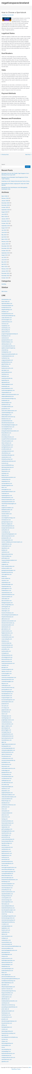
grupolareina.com (6, 408)
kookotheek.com (5, 386)
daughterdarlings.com (7, 309)
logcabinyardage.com (7, 843)
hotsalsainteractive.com (7, 313)
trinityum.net (5, 956)
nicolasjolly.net (5, 653)
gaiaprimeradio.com (6, 709)
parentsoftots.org (6, 837)
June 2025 (4, 214)
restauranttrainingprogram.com (9, 534)
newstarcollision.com (7, 513)
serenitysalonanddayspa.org (8, 315)
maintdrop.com (5, 374)
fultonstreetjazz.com (6, 402)
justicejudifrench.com (7, 689)
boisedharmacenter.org (7, 572)
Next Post (28, 154)
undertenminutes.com (7, 321)
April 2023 (4, 264)
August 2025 (5, 212)
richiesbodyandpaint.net (7, 305)
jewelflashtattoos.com (7, 362)
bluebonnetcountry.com (7, 368)
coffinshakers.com (6, 685)
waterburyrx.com (6, 788)
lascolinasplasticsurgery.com (8, 910)
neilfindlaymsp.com (6, 780)
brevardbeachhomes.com (8, 437)
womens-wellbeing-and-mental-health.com (12, 542)
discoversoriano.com (7, 600)
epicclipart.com (5, 370)
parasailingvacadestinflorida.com (9, 1007)
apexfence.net (5, 1061)
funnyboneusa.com (6, 756)
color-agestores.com (6, 574)
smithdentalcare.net (6, 1055)
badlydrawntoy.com (6, 851)
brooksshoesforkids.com (7, 821)
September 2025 (6, 209)
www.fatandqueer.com (7, 887)
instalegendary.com (6, 352)
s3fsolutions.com (6, 435)
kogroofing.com (5, 380)
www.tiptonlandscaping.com (8, 920)
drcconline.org (5, 784)
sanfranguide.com (6, 606)
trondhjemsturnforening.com (8, 980)
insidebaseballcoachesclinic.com (9, 1000)
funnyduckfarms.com (7, 1017)
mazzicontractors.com (7, 958)
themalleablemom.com (7, 693)
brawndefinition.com (6, 635)
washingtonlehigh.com (7, 926)
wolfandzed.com (5, 932)
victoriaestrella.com (6, 774)
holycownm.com (5, 766)
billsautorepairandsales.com (8, 986)
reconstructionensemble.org (8, 760)
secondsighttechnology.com (8, 517)
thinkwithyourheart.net (7, 459)
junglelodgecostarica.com (8, 719)
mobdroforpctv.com (6, 590)
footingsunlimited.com (7, 895)
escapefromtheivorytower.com (9, 438)
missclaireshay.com (6, 299)
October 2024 (5, 223)
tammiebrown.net (6, 711)
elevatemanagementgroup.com (9, 1021)
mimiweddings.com (6, 1051)
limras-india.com (5, 301)
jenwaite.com (5, 1019)
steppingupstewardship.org (8, 922)
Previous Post (5, 154)
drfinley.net (4, 1025)
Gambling (4, 15)
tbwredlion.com (5, 984)
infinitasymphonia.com (7, 655)
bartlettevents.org (6, 404)
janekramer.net (5, 703)
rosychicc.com (5, 580)
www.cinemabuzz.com (7, 936)
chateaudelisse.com (6, 392)
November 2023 (5, 248)
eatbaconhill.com (6, 331)
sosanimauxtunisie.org (7, 378)
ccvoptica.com (5, 924)
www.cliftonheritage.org (7, 912)
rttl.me (3, 1047)
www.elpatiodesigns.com (7, 968)
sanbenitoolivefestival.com (8, 594)
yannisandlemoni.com (7, 483)
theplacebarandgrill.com (7, 786)
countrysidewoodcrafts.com (8, 346)
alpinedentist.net (6, 382)
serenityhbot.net (5, 859)
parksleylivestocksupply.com (8, 570)
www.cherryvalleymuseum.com (9, 410)
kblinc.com (4, 487)
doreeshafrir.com (6, 675)
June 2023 (4, 259)
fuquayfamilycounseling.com (8, 1033)
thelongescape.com (6, 715)
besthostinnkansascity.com (8, 1053)
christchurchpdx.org (6, 643)
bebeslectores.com (6, 418)
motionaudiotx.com (6, 1045)
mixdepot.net (5, 938)
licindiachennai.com (6, 307)
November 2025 (5, 205)
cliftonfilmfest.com (6, 453)
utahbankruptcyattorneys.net (9, 461)
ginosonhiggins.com (6, 730)
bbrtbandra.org (5, 366)
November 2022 (5, 275)
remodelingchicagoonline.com (9, 916)
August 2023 (5, 255)
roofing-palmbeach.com (7, 445)
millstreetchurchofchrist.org (8, 1004)
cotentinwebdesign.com (7, 412)
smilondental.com (6, 511)
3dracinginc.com (6, 610)
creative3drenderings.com (8, 839)
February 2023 (5, 268)
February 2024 (5, 241)
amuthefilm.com (5, 649)
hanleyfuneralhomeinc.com (8, 499)
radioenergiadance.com (7, 384)
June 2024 (4, 232)
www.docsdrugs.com (7, 899)
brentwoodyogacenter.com (8, 918)
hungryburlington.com (7, 697)
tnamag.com (5, 819)
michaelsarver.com (6, 519)
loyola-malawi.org (6, 578)
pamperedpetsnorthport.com (8, 491)
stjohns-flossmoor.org (7, 754)
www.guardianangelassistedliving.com (11, 978)
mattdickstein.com (6, 849)
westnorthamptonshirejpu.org (9, 398)
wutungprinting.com (6, 732)
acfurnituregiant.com (7, 319)
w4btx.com (4, 505)
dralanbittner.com (6, 481)
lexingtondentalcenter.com (8, 527)
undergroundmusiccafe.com (8, 1057)
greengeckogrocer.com (7, 521)
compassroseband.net (7, 812)
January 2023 (5, 271)
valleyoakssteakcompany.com (9, 796)
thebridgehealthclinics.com (8, 831)
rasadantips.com (6, 325)
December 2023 (5, 246)
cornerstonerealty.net (7, 944)
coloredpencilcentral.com (8, 451)
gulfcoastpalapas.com (7, 829)
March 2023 (4, 266)
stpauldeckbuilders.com (7, 893)
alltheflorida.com (6, 998)
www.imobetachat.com (7, 847)
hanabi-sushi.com (6, 930)
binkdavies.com (5, 641)
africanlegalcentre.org (7, 657)
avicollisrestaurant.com (7, 782)
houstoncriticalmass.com (8, 612)
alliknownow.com (6, 618)
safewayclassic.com (6, 344)
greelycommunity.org (7, 661)
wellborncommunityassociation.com (10, 394)
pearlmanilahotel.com (7, 372)
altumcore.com (5, 814)
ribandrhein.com (5, 548)
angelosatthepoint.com (7, 792)
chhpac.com (5, 1041)
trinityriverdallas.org (6, 556)
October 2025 (5, 207)
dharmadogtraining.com (7, 1043)
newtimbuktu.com (6, 327)
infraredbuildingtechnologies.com (9, 424)
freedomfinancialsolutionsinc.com (10, 879)
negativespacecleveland (15, 2)
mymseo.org (5, 1039)
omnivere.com (5, 323)
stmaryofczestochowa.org (8, 687)
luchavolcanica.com (6, 764)
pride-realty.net (5, 1009)
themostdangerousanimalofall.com (10, 614)
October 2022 (5, 277)
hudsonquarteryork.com (7, 970)
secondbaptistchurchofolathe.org (9, 1037)
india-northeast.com (6, 443)
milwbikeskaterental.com (7, 736)
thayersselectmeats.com (7, 823)
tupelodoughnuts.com (7, 495)
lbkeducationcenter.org (7, 554)
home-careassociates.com (8, 566)
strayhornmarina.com (7, 631)
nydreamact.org (5, 358)
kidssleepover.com (6, 335)
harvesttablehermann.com (8, 426)
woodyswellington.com (7, 964)
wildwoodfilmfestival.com (8, 396)
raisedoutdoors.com (6, 457)
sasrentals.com (5, 515)
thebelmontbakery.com (7, 341)
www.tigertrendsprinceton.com (9, 867)
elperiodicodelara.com (7, 303)
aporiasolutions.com (6, 825)
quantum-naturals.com (7, 988)
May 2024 (4, 234)
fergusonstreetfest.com (7, 992)
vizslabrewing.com (6, 479)
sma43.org (4, 914)
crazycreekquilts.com (7, 639)
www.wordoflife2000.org (7, 465)
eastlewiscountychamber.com (9, 620)
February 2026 (5, 198)
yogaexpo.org (5, 564)
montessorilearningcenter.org (9, 990)
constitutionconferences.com (9, 804)
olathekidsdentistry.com (7, 497)
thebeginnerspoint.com (7, 602)
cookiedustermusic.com (7, 758)
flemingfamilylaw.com (7, 1027)
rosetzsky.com (5, 665)
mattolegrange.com (6, 717)
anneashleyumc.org (6, 889)
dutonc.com (4, 713)
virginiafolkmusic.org (6, 544)
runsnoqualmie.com (6, 897)
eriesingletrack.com (6, 489)
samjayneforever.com (7, 994)
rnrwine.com (5, 1029)
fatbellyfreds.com (6, 966)
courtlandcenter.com (7, 778)
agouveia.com (5, 1035)
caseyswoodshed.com (7, 798)
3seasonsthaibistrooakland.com (9, 560)
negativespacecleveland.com (9, 744)
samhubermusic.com (7, 1059)
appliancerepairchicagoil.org (8, 348)
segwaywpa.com (6, 827)
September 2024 (6, 225)
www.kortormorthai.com (7, 885)
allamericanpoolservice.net (8, 536)
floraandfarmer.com (6, 432)
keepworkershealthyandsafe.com (9, 354)
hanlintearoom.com (6, 1015)
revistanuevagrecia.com (7, 669)
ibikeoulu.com (5, 683)
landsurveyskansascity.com (8, 891)
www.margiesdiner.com (7, 901)
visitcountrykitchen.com (7, 724)
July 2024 (4, 230)
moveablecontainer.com (7, 406)
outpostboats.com (6, 582)
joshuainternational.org (7, 861)
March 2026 (4, 196)
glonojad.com (5, 667)
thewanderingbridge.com (7, 691)
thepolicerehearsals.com (7, 616)
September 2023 (6, 252)
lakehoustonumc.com (7, 853)
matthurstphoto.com (6, 996)
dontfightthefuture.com (7, 447)
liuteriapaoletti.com (6, 746)
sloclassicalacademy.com (8, 624)
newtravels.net (5, 337)
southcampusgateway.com (8, 390)
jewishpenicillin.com (6, 538)
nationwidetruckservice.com (8, 768)
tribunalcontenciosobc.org (8, 622)
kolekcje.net (4, 550)
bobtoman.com (5, 376)
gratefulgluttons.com (7, 588)
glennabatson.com (6, 629)
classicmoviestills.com (7, 596)
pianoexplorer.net (6, 952)
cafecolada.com (5, 598)
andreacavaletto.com (7, 568)
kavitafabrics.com (6, 762)
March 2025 (4, 216)
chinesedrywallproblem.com (8, 750)
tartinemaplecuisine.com (7, 701)
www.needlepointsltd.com (8, 905)
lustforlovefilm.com (6, 651)
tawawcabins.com (6, 469)
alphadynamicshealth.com (8, 1011)
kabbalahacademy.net (7, 509)
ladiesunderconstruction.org (8, 416)
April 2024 (4, 237)
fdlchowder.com (5, 903)
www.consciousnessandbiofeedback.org (11, 946)
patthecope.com (5, 806)
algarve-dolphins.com (7, 726)
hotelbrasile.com (5, 400)
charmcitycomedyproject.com (9, 677)
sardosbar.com (5, 473)
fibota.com (4, 972)
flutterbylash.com (6, 1013)
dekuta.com (4, 934)
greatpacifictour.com (7, 772)
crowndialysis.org (6, 532)
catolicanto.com (5, 552)
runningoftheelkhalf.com (7, 873)
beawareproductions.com (8, 679)
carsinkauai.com (5, 1002)
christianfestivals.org (7, 722)
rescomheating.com (6, 1049)
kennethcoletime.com (7, 695)
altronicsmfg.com (6, 329)
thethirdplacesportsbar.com (8, 960)
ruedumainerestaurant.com (8, 663)
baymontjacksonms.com (7, 738)
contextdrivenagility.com (7, 681)
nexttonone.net (5, 857)
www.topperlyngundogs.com (8, 871)
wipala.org (4, 576)
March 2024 (4, 239)
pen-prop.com (5, 865)
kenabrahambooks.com (7, 645)
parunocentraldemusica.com (8, 976)
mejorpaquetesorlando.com (8, 501)
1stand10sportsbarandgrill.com (9, 503)
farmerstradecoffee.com (7, 841)
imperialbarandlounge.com (8, 455)
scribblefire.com (5, 562)
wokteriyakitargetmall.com (8, 525)
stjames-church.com (6, 671)
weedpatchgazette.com (7, 485)
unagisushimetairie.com (7, 360)
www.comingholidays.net (8, 604)
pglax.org (4, 742)
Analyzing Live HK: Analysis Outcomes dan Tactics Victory (16, 181)
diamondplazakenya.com (7, 982)
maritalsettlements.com (7, 734)
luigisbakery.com (6, 928)
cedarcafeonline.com (7, 317)
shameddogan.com (6, 835)
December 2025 (5, 203)
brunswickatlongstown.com (8, 699)
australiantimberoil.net (7, 420)
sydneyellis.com (5, 529)
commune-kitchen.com (7, 647)
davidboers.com (5, 845)
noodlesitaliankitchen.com (8, 356)
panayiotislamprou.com (7, 388)
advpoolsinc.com (6, 790)
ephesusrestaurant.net (7, 962)
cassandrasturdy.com (7, 592)
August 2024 (5, 227)
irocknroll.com (5, 463)
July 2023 (4, 257)
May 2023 (4, 262)
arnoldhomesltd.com (6, 449)
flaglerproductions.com (7, 633)
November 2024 (5, 221)
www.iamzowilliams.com (7, 948)
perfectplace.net (6, 558)
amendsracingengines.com (8, 883)
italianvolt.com (5, 475)
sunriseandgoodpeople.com (8, 748)
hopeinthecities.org (6, 586)
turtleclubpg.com (6, 770)
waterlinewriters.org (6, 833)
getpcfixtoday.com (6, 364)
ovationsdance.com (6, 546)
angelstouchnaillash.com (7, 507)
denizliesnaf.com (6, 802)
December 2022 (5, 273)
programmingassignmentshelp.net (10, 333)
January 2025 (5, 218)
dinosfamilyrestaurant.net (8, 422)
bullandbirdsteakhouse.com (8, 907)
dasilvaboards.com (6, 626)
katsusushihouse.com (7, 659)
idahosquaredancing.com (8, 467)
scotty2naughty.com (7, 673)
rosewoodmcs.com (6, 940)
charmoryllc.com (6, 608)
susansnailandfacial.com (7, 863)
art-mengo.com (5, 707)
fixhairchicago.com (6, 800)
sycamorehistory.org (6, 942)
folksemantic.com (6, 471)
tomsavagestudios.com (7, 540)
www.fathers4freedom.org (8, 869)
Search (3, 164)
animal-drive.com (6, 816)
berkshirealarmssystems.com (9, 477)
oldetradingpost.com (6, 414)
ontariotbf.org (5, 350)
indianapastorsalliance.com (8, 794)
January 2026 (5, 200)
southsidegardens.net (7, 954)
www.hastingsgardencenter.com (9, 950)
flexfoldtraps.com (6, 881)
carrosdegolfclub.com (7, 428)
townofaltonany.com (6, 740)
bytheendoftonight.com (7, 584)
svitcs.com (4, 808)
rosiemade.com (5, 493)
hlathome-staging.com (7, 523)
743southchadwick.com (7, 441)
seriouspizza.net (5, 810)
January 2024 (5, 243)
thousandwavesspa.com (7, 776)
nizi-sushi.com (5, 705)
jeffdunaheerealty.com (7, 875)
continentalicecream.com (8, 637)
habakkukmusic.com (6, 855)
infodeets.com (5, 311)
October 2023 (5, 250)
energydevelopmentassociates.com (10, 430)
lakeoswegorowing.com (7, 1031)
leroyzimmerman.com (7, 1023)
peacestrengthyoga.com (7, 877)
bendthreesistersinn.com (7, 752)
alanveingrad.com (6, 728)
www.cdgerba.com (6, 974)
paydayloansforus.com (7, 339)
